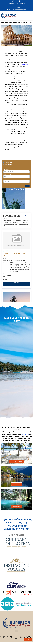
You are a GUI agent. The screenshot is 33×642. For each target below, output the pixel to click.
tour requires (25, 64)
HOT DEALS (16, 506)
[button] (31, 15)
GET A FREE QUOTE (16, 461)
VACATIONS (16, 484)
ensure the (25, 434)
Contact (6, 140)
